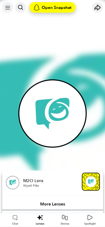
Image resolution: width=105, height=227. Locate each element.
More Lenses (52, 204)
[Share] (97, 7)
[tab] (52, 204)
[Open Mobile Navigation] (7, 7)
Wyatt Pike (31, 185)
